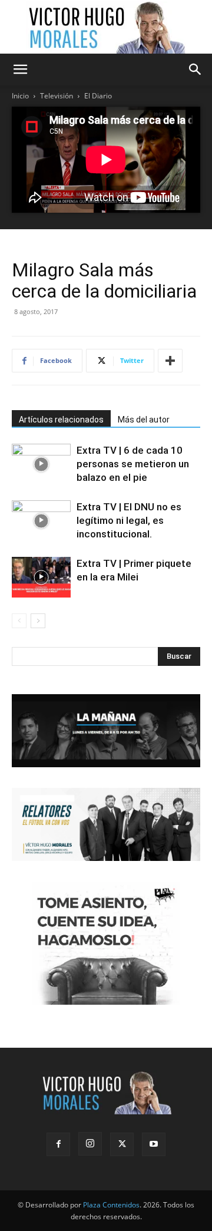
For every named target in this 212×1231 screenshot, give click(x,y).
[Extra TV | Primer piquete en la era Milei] (41, 577)
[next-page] (38, 620)
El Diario (98, 96)
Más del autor (144, 419)
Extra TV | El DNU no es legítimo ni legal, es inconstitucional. (129, 520)
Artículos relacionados (61, 419)
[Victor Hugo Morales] (106, 27)
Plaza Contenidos (111, 1205)
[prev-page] (19, 620)
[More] (170, 360)
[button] (20, 69)
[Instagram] (90, 1144)
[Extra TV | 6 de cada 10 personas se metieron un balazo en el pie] (41, 464)
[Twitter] (122, 1144)
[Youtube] (153, 1144)
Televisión (56, 96)
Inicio (20, 96)
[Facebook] (58, 1144)
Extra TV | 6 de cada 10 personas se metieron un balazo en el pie (133, 463)
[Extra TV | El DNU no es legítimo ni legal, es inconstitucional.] (41, 520)
